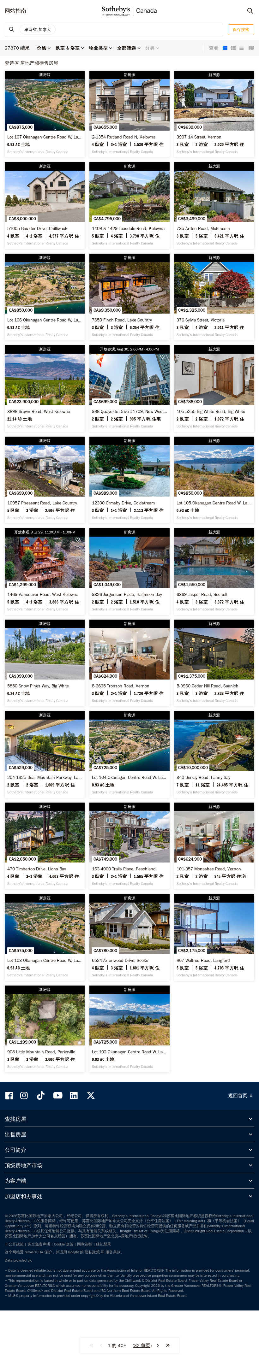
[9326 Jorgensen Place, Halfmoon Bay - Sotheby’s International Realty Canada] (129, 571)
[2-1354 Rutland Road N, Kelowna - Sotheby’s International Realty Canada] (129, 114)
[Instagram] (25, 1095)
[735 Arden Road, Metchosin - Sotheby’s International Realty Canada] (214, 205)
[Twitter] (91, 1095)
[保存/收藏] (164, 357)
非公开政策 (14, 1244)
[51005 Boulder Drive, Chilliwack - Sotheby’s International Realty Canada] (45, 205)
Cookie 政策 (63, 1244)
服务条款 (113, 1252)
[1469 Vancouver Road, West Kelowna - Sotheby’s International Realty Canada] (45, 571)
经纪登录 (103, 1244)
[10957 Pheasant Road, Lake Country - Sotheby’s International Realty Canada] (45, 480)
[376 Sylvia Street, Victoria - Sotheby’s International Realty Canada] (214, 297)
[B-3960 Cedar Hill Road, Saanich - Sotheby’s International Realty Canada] (214, 663)
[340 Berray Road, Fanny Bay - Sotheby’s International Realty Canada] (214, 754)
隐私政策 (92, 1252)
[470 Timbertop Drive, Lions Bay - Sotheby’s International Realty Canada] (45, 846)
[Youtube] (57, 1095)
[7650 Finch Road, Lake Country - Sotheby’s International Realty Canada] (129, 297)
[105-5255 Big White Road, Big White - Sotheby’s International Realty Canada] (214, 388)
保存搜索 (241, 29)
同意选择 (84, 1244)
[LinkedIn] (74, 1095)
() (142, 1345)
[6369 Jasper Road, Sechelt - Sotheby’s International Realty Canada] (214, 571)
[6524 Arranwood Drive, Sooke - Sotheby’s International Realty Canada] (129, 937)
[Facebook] (10, 1095)
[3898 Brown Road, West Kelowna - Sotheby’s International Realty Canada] (45, 388)
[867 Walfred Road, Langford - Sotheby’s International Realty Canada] (214, 937)
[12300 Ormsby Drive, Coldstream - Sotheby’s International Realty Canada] (129, 480)
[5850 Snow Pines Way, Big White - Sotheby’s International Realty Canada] (45, 663)
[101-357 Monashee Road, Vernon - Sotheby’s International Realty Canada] (214, 846)
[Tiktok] (41, 1095)
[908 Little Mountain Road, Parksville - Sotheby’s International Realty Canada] (45, 1029)
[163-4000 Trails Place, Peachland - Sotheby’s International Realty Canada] (129, 846)
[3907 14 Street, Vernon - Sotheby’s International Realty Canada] (214, 114)
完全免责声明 (38, 1244)
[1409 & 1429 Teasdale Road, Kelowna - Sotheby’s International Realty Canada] (129, 205)
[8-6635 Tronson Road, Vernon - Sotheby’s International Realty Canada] (129, 663)
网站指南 (15, 11)
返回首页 (238, 1095)
